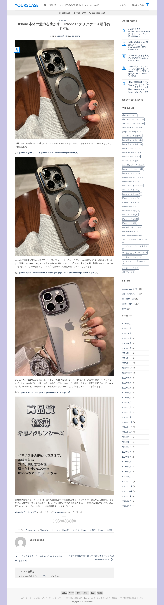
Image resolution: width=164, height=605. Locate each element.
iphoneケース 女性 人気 (131, 211)
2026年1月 (126, 358)
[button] (123, 5)
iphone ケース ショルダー (131, 194)
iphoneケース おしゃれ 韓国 (132, 169)
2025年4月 (126, 402)
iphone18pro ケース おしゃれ (133, 165)
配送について (117, 598)
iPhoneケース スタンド (130, 202)
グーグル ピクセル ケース (131, 257)
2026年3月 (126, 348)
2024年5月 (126, 457)
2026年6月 (126, 333)
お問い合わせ (26, 598)
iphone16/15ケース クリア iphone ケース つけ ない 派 (45, 392)
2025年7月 (126, 387)
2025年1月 (126, 417)
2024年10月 (127, 432)
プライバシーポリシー (57, 598)
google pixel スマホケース (131, 132)
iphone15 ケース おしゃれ (132, 140)
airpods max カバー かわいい (133, 119)
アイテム (88, 5)
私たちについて (89, 598)
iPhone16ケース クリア (70, 530)
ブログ (96, 5)
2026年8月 (126, 323)
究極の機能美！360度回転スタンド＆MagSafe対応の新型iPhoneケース (138, 46)
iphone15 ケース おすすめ (132, 144)
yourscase (27, 5)
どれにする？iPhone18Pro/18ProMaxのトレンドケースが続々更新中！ (139, 33)
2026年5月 (126, 338)
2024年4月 (126, 461)
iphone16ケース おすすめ (50, 530)
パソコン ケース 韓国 (130, 268)
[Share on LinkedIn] (73, 521)
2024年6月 (126, 452)
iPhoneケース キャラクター (132, 186)
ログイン (44, 576)
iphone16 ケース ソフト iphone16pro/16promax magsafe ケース (48, 152)
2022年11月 (127, 486)
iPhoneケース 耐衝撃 (130, 219)
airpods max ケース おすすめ (133, 123)
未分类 (125, 308)
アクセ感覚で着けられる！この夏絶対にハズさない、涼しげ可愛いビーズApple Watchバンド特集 (138, 71)
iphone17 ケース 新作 (130, 161)
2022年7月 (126, 506)
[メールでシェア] (64, 521)
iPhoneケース (64, 20)
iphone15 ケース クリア (131, 148)
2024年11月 (127, 427)
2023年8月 (126, 476)
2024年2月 (126, 471)
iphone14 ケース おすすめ (132, 136)
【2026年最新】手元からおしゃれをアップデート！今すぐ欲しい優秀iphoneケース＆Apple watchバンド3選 (138, 87)
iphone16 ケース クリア (25, 512)
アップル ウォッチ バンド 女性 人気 (134, 247)
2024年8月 (126, 442)
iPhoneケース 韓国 (105, 530)
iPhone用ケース (54, 5)
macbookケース (129, 303)
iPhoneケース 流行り (88, 530)
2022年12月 (127, 481)
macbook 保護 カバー (130, 231)
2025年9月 (126, 377)
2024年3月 (126, 466)
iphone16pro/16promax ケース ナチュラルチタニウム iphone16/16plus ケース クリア (58, 272)
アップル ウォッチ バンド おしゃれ (134, 240)
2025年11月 (127, 368)
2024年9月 (126, 437)
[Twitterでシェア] (60, 521)
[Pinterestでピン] (69, 521)
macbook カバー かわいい (131, 227)
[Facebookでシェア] (55, 521)
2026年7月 (126, 328)
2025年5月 (126, 397)
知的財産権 (78, 598)
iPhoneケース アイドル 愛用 (132, 177)
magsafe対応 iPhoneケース (132, 235)
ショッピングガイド (40, 598)
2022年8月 (126, 501)
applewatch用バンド (74, 5)
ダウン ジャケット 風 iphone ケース (134, 262)
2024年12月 (127, 422)
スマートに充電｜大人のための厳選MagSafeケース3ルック (138, 58)
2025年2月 (126, 412)
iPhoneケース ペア (129, 206)
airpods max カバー (129, 115)
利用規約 (69, 598)
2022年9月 (126, 496)
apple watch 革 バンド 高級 (132, 127)
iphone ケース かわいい (131, 173)
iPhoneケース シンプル (130, 198)
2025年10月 (127, 373)
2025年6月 (126, 392)
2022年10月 (127, 491)
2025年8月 (126, 382)
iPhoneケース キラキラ (130, 190)
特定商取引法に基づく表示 (133, 598)
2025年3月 (126, 407)
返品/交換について (104, 598)
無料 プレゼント (128, 272)
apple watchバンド (130, 293)
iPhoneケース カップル (130, 181)
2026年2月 (126, 353)
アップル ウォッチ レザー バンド (134, 253)
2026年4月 (126, 343)
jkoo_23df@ (75, 36)
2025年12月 (127, 363)
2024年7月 (126, 447)
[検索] (45, 5)
